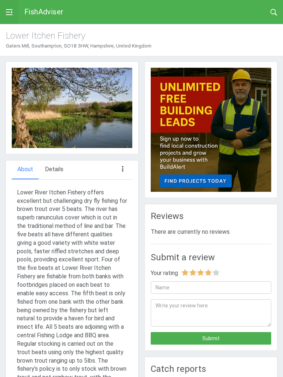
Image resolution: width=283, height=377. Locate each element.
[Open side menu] (9, 12)
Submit (211, 338)
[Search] (274, 12)
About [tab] (25, 169)
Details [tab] (54, 169)
